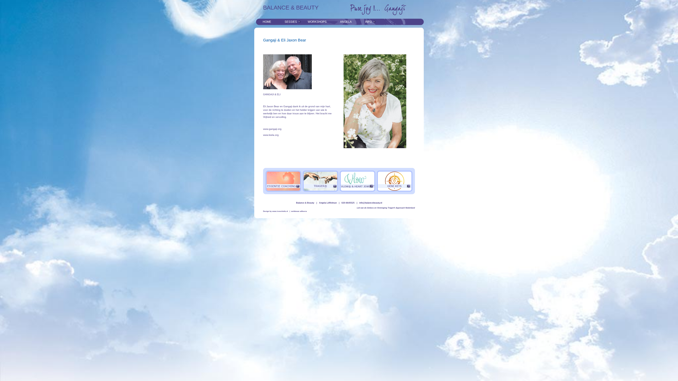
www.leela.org (271, 135)
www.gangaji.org (272, 129)
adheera (303, 211)
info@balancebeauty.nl (370, 203)
